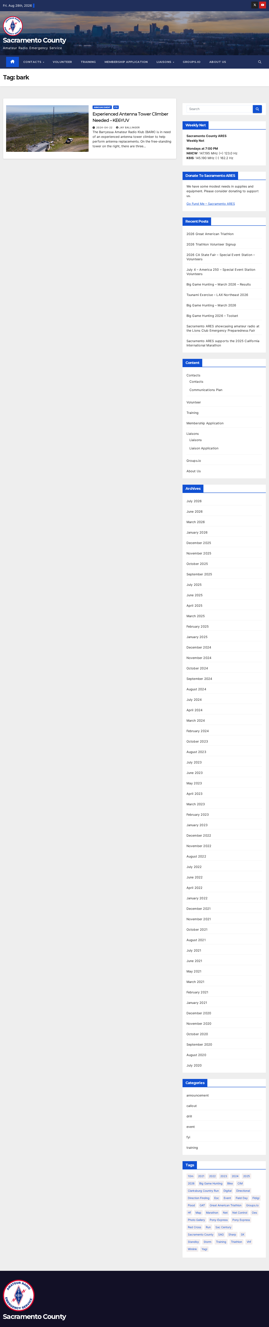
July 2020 (194, 1065)
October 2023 (197, 741)
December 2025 (198, 543)
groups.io (252, 1205)
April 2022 (194, 888)
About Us (217, 62)
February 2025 (197, 626)
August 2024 (196, 689)
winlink (192, 1249)
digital (228, 1190)
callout (191, 1106)
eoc (216, 1198)
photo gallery (196, 1220)
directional (243, 1190)
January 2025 (197, 637)
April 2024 (194, 710)
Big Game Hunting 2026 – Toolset (212, 316)
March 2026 (195, 522)
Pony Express (241, 1220)
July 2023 (194, 762)
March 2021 (195, 982)
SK (242, 1234)
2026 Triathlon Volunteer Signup (211, 244)
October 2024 (197, 668)
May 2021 (193, 971)
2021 (201, 1176)
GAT (202, 1205)
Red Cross (194, 1227)
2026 (191, 1183)
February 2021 (197, 992)
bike (230, 1183)
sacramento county (200, 1234)
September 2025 (199, 574)
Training (88, 62)
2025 (246, 1176)
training (192, 1148)
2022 (212, 1176)
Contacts (33, 62)
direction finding (199, 1198)
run (208, 1227)
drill (189, 1116)
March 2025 (195, 616)
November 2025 (198, 553)
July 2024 (194, 700)
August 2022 (196, 856)
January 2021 (196, 1003)
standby (193, 1241)
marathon (212, 1212)
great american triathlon (225, 1205)
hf (189, 1212)
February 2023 (197, 815)
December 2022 (198, 835)
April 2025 (194, 606)
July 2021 (193, 950)
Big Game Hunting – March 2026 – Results (218, 284)
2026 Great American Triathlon (210, 234)
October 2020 (197, 1034)
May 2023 (194, 783)
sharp (232, 1234)
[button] (259, 62)
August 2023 (196, 752)
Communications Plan (206, 390)
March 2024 (195, 720)
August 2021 (196, 940)
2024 (235, 1176)
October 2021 (196, 929)
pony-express (219, 1220)
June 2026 (194, 511)
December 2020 (198, 1013)
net (225, 1212)
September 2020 (199, 1044)
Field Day (242, 1198)
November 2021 (198, 919)
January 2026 (197, 532)
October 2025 (197, 564)
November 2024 (198, 658)
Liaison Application (204, 448)
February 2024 (197, 731)
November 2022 (198, 846)
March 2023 (195, 804)
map (198, 1212)
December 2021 (198, 909)
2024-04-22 (104, 127)
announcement (102, 107)
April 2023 (194, 794)
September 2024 (199, 679)
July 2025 (194, 585)
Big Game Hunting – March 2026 (211, 305)
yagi (204, 1249)
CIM (240, 1183)
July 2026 (194, 501)
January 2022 (197, 898)
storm (207, 1241)
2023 (223, 1176)
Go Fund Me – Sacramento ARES (210, 204)
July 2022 (194, 867)
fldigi (255, 1198)
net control (239, 1212)
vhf (249, 1241)
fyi (116, 107)
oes (254, 1212)
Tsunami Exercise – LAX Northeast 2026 (217, 295)
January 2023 (197, 825)
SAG (221, 1234)
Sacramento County (34, 40)
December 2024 (198, 647)
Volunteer (62, 62)
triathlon (236, 1241)
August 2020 (196, 1055)
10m (190, 1176)
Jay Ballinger (129, 127)
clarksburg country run (203, 1190)
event (190, 1127)
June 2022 (194, 877)
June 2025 (194, 595)
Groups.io (192, 62)
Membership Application (126, 62)
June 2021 (194, 961)
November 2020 (198, 1024)
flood (191, 1205)
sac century (223, 1227)
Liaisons (165, 62)
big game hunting (211, 1183)
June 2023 (194, 773)
